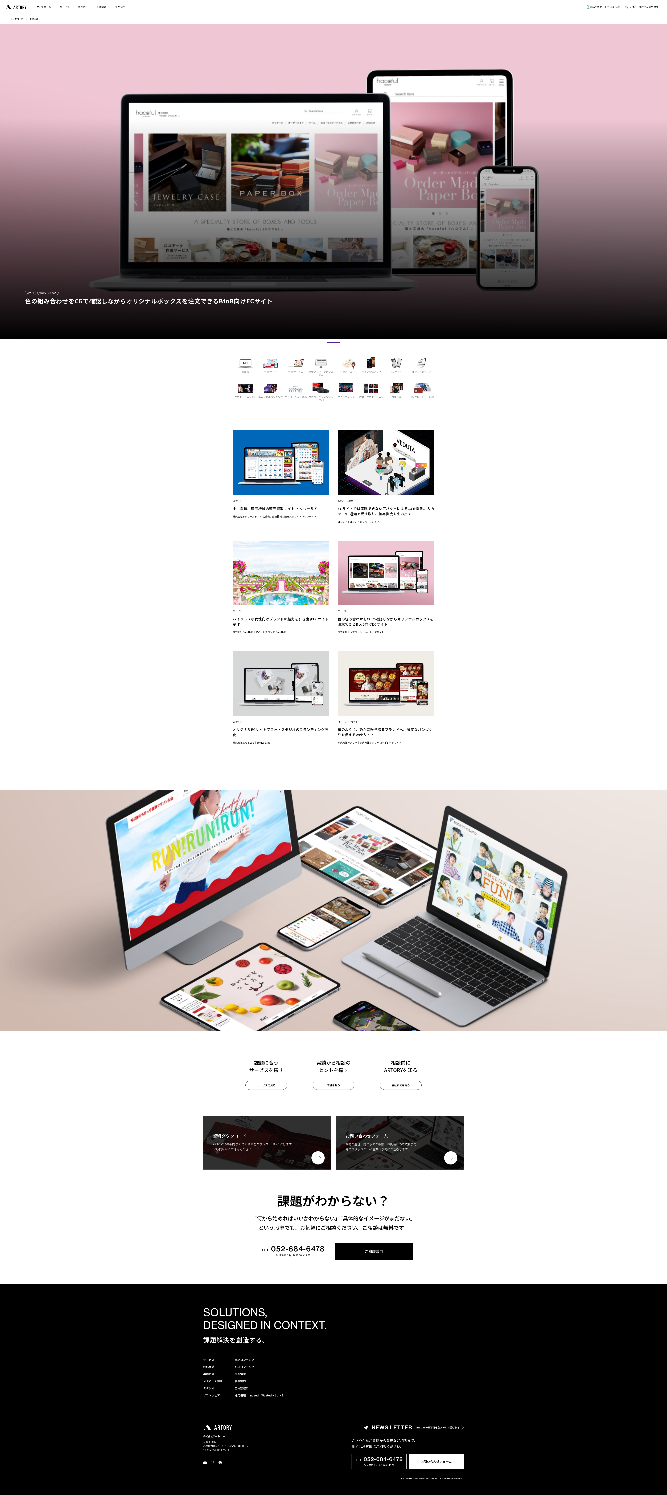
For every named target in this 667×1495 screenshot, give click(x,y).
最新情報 (240, 1374)
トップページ (16, 18)
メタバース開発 (213, 1381)
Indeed (254, 1395)
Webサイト (270, 371)
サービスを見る (266, 1085)
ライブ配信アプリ (371, 371)
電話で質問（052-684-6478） (606, 7)
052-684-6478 (293, 1249)
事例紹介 (83, 7)
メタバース (346, 371)
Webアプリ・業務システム (321, 373)
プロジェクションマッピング (321, 398)
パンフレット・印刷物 (421, 397)
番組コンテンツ (244, 1360)
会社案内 (240, 1381)
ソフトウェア (211, 1395)
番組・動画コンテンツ (270, 397)
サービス (64, 7)
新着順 (245, 371)
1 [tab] (333, 342)
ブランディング (346, 397)
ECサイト (396, 371)
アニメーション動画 (296, 397)
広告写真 (396, 397)
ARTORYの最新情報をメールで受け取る (416, 1427)
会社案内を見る (401, 1085)
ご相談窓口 (374, 1251)
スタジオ (120, 7)
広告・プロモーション (371, 397)
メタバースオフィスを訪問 (643, 7)
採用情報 (240, 1395)
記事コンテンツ (244, 1367)
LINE (280, 1395)
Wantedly (267, 1395)
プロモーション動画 (245, 397)
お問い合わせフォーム (436, 1461)
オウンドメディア (421, 371)
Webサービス (295, 371)
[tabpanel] (333, 181)
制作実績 (101, 7)
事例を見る (333, 1085)
